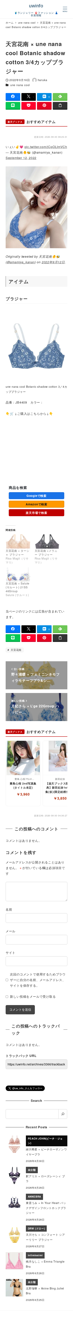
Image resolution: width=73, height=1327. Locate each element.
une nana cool (20, 85)
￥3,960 (23, 794)
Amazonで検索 (36, 504)
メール (10, 931)
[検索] (62, 1114)
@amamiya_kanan (21, 262)
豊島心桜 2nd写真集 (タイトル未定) (23, 785)
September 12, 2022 (21, 158)
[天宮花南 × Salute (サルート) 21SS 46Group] (18, 574)
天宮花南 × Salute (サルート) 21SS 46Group (17, 587)
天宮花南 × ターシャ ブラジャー (17, 552)
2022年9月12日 (53, 262)
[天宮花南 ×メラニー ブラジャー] (47, 541)
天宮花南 (15, 650)
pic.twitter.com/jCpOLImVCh (46, 147)
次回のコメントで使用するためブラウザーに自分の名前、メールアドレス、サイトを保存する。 (38, 980)
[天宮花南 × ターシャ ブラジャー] (18, 541)
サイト (10, 952)
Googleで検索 (36, 496)
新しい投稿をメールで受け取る (33, 996)
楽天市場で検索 (36, 513)
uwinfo (36, 5)
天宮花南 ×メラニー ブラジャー (46, 552)
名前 (9, 909)
